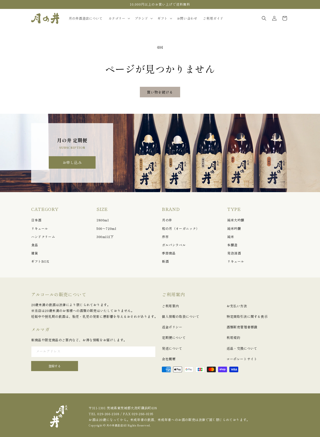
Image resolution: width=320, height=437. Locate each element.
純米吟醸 (234, 228)
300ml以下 (105, 236)
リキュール (39, 228)
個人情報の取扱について (181, 316)
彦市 (165, 236)
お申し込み (72, 162)
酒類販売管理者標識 (242, 327)
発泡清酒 (234, 253)
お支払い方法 (237, 306)
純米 (230, 236)
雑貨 (34, 253)
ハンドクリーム (43, 236)
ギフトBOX (40, 261)
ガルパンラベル (174, 245)
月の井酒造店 (114, 425)
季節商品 (168, 253)
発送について (172, 348)
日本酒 (36, 220)
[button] (119, 18)
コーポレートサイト (242, 359)
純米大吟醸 (235, 220)
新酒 (165, 261)
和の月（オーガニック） (181, 228)
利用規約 (233, 337)
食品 (34, 245)
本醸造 (232, 245)
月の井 (167, 220)
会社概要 (168, 359)
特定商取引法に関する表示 (247, 316)
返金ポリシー (172, 327)
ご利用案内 (170, 306)
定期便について (174, 337)
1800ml (103, 220)
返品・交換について (242, 348)
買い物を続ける (160, 92)
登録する (54, 366)
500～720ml (106, 228)
